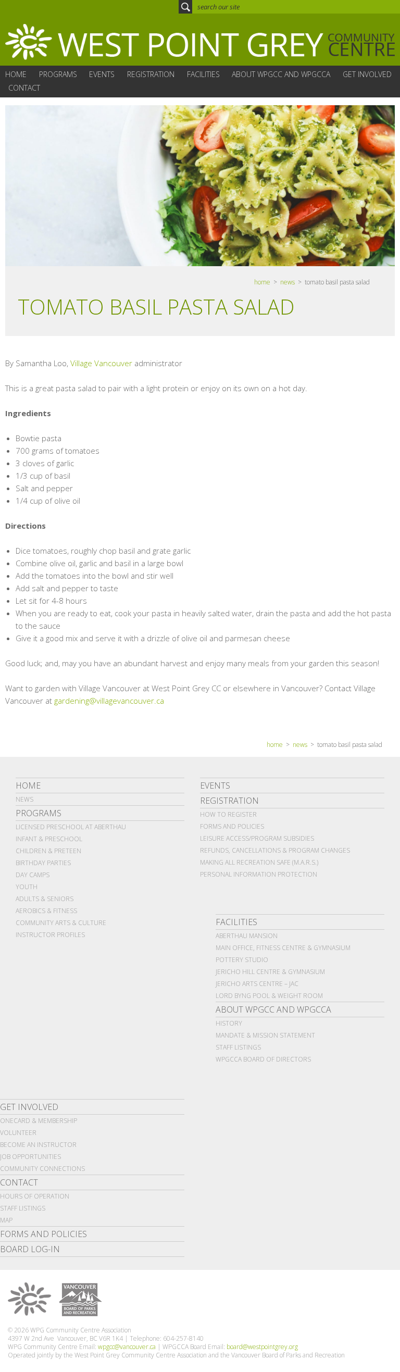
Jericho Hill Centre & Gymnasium (270, 971)
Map (6, 1220)
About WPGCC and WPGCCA (273, 1009)
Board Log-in (30, 1249)
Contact (19, 1182)
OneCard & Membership (38, 1120)
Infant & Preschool (49, 838)
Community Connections (42, 1168)
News (287, 282)
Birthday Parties (43, 862)
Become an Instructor (38, 1144)
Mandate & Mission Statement (265, 1035)
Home (28, 785)
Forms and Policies (232, 826)
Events (215, 785)
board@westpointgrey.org (262, 1346)
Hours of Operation (34, 1196)
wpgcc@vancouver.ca (127, 1346)
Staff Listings (238, 1047)
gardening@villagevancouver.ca (109, 700)
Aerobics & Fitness (46, 910)
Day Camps (32, 874)
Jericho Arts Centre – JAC (257, 983)
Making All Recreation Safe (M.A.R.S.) (259, 862)
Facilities (236, 922)
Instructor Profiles (50, 934)
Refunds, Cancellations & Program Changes (275, 850)
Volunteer (18, 1132)
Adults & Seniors (44, 898)
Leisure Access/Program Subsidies (257, 838)
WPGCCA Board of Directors (263, 1059)
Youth (27, 886)
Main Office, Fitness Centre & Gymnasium (283, 947)
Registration (229, 800)
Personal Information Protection (258, 874)
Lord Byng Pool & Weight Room (269, 995)
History (229, 1023)
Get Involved (29, 1107)
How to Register (228, 814)
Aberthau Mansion (247, 935)
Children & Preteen (48, 850)
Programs (38, 813)
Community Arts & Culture (61, 922)
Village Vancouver (101, 363)
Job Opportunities (30, 1156)
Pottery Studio (242, 959)
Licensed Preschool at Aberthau (71, 826)
